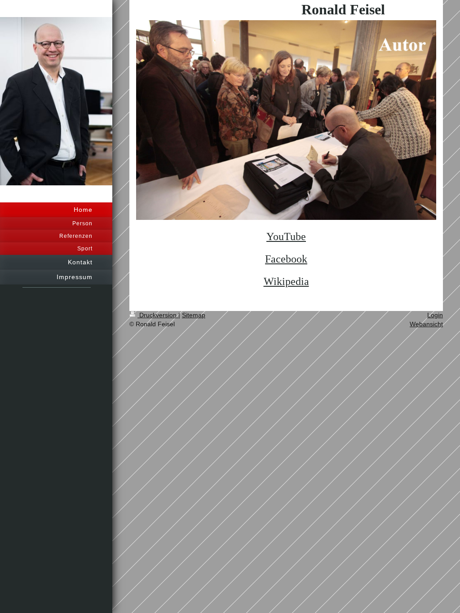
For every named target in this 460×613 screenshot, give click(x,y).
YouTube (286, 236)
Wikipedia (286, 281)
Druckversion (157, 315)
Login (435, 315)
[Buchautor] (286, 120)
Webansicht (426, 324)
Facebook (286, 259)
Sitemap (193, 315)
